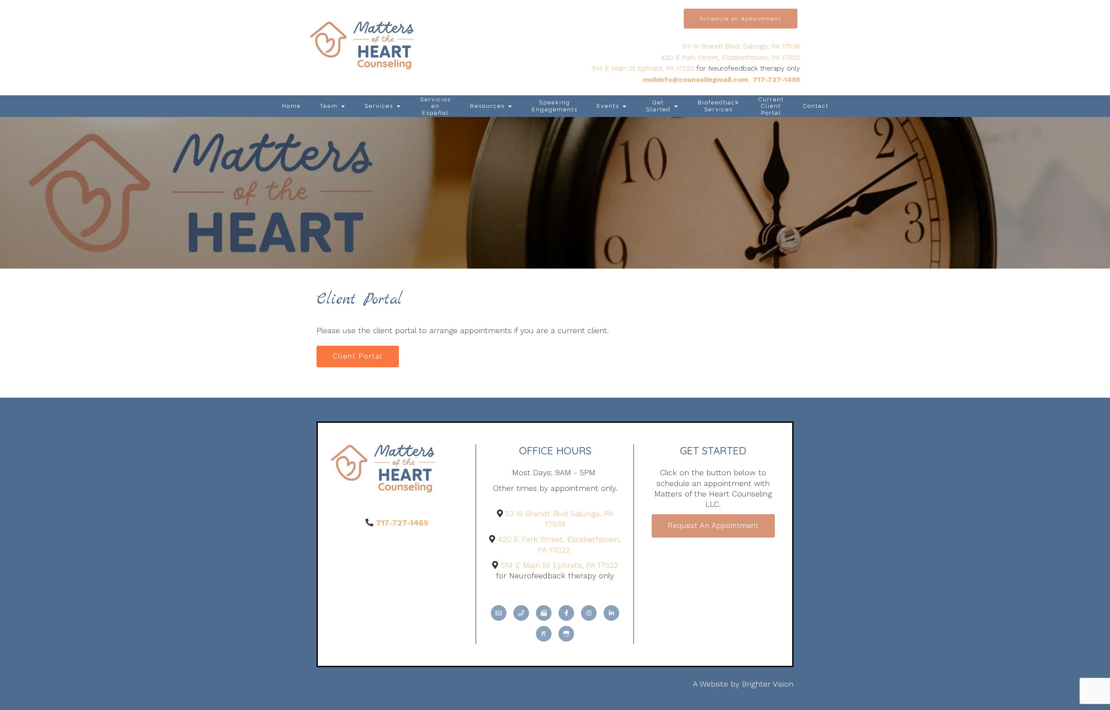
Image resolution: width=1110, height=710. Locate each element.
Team (329, 106)
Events (608, 106)
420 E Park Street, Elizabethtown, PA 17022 (730, 57)
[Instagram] (589, 613)
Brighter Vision (767, 683)
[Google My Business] (566, 634)
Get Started (658, 106)
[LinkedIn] (611, 613)
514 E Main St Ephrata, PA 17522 (643, 68)
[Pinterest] (544, 634)
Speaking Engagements (555, 106)
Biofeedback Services (718, 106)
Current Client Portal (771, 106)
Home (291, 106)
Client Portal (358, 356)
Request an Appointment (713, 526)
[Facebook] (566, 613)
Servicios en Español (435, 106)
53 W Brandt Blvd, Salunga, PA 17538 (741, 46)
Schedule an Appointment (740, 19)
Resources (487, 106)
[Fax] (544, 613)
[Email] (498, 613)
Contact (816, 106)
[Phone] (521, 613)
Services (379, 106)
